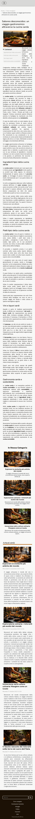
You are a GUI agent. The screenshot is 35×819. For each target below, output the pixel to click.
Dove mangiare (10, 11)
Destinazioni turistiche (17, 804)
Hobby (17, 809)
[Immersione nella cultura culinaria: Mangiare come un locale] (17, 516)
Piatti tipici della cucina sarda (11, 55)
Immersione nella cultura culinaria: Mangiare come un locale (17, 527)
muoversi (17, 812)
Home (3, 11)
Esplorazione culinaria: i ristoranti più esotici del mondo (17, 499)
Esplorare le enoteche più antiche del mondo (17, 470)
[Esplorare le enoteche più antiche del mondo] (17, 459)
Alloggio (17, 806)
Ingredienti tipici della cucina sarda (12, 52)
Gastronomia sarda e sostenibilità (12, 61)
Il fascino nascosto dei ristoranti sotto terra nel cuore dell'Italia (17, 747)
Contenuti (8, 49)
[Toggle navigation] (4, 3)
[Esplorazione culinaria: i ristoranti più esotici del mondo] (17, 487)
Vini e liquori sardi (8, 58)
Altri (17, 814)
